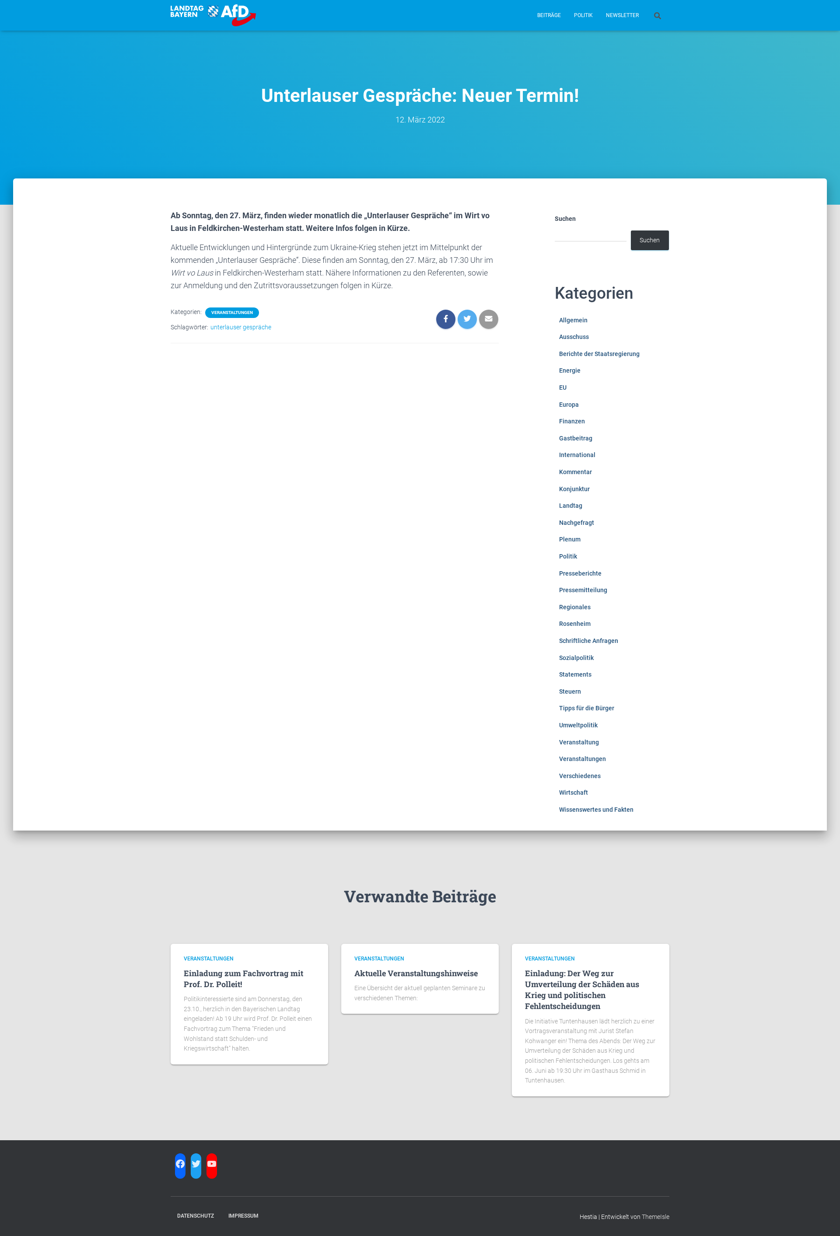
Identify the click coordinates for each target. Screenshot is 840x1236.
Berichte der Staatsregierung (599, 353)
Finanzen (572, 421)
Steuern (570, 691)
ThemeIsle (655, 1216)
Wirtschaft (573, 792)
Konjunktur (574, 488)
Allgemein (573, 320)
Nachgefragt (576, 522)
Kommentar (575, 471)
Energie (570, 370)
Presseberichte (580, 573)
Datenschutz (195, 1216)
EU (563, 387)
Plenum (570, 539)
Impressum (243, 1216)
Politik (583, 15)
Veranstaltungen (232, 312)
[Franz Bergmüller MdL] (213, 15)
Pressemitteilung (583, 590)
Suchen (565, 218)
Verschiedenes (580, 775)
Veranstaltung (579, 742)
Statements (575, 674)
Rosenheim (575, 623)
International (577, 454)
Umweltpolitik (578, 725)
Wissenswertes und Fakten (596, 809)
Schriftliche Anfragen (588, 640)
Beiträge (549, 15)
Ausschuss (574, 336)
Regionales (575, 607)
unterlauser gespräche (240, 327)
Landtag (570, 505)
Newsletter (622, 15)
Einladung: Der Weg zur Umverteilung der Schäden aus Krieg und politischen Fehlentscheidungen (582, 990)
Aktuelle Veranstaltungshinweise (416, 973)
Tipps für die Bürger (586, 708)
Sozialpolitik (576, 657)
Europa (569, 404)
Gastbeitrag (575, 438)
